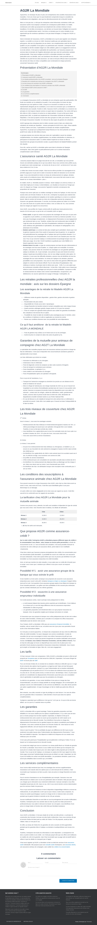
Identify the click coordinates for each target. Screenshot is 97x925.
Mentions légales (28, 921)
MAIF (21, 660)
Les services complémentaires (31, 93)
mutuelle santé (49, 844)
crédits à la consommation (62, 847)
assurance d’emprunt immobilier (59, 624)
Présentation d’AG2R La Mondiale (31, 75)
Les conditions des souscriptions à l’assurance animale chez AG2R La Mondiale (43, 85)
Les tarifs (24, 89)
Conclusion (26, 95)
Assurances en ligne (61, 2)
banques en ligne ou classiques (57, 581)
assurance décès (70, 844)
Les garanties (25, 91)
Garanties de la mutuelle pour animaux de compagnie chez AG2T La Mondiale (43, 81)
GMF (36, 660)
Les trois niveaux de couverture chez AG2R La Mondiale (37, 83)
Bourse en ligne (74, 2)
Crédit (51, 2)
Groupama (31, 658)
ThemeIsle (89, 921)
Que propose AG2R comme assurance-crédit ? (34, 87)
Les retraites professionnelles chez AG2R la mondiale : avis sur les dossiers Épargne (45, 79)
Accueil (37, 2)
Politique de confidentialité (13, 921)
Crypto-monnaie (85, 2)
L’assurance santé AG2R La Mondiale (32, 77)
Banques (43, 2)
